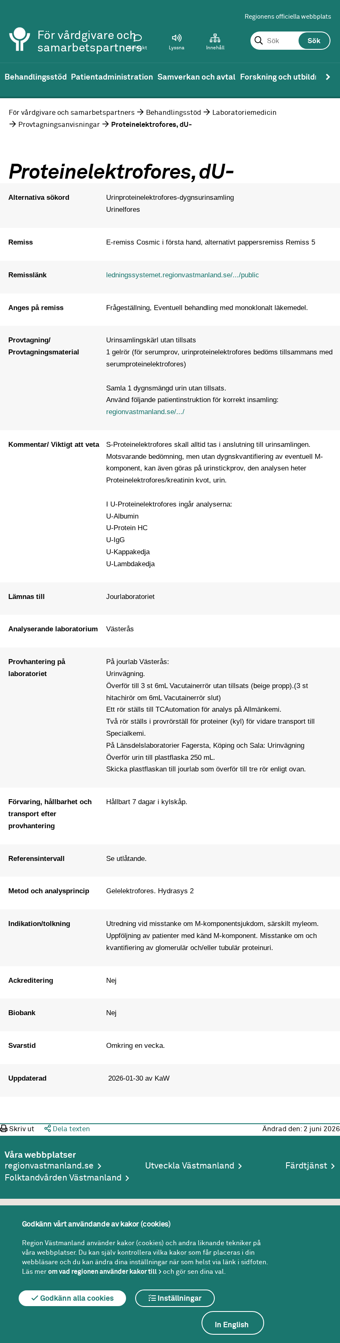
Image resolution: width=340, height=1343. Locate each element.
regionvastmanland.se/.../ (145, 411)
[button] (177, 44)
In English (232, 1325)
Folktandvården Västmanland (63, 1178)
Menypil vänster (12, 77)
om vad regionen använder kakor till (102, 1271)
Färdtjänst (306, 1166)
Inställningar (179, 1298)
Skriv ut (20, 1129)
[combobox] (290, 41)
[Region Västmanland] (20, 28)
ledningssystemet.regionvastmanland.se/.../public (182, 275)
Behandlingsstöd (173, 112)
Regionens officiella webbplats (288, 17)
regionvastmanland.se (49, 1166)
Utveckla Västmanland (189, 1166)
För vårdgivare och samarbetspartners (72, 112)
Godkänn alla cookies (76, 1298)
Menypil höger (328, 77)
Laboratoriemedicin (244, 112)
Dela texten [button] (70, 1129)
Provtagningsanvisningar (59, 124)
